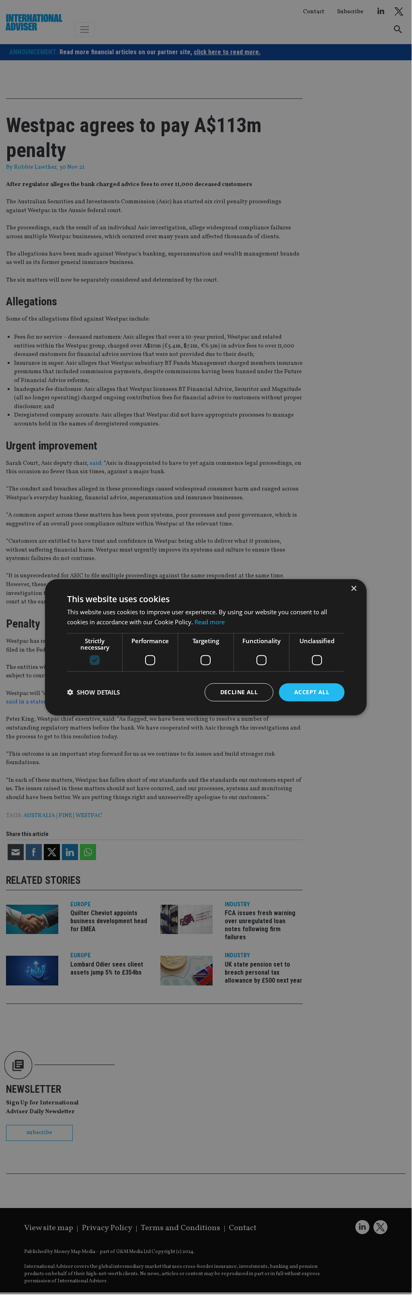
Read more (210, 622)
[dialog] (206, 647)
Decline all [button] (239, 692)
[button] (93, 692)
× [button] (354, 589)
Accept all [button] (311, 692)
